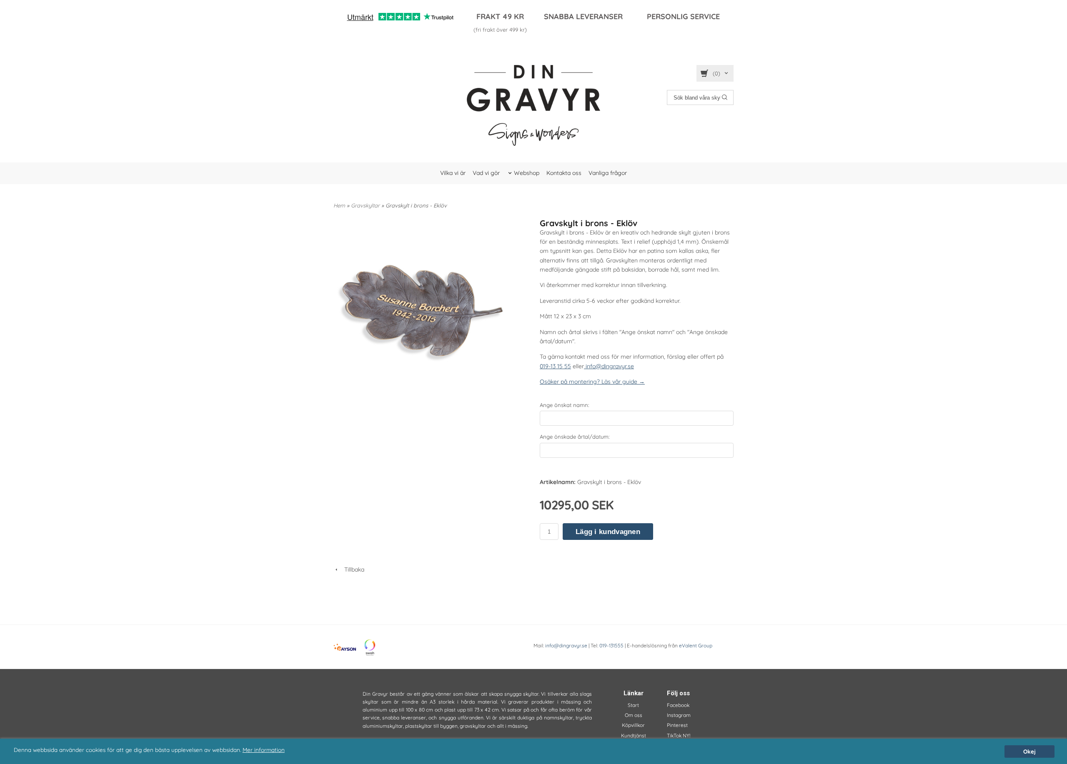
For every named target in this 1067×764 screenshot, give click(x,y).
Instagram (679, 715)
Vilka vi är (453, 173)
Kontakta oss (563, 173)
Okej (1029, 751)
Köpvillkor (633, 725)
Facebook (678, 705)
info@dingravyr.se (609, 366)
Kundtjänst (633, 735)
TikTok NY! (678, 735)
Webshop (526, 173)
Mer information (264, 749)
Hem (339, 205)
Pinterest (677, 725)
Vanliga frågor (608, 173)
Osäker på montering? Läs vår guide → (592, 381)
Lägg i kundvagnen (608, 532)
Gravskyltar (366, 205)
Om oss (633, 715)
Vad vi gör (486, 173)
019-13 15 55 (555, 366)
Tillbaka (351, 569)
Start (633, 705)
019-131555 (611, 645)
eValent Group (695, 645)
